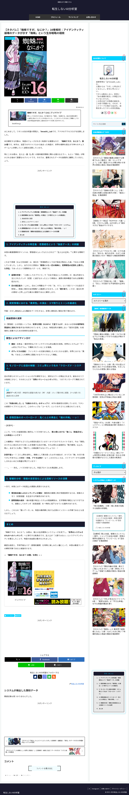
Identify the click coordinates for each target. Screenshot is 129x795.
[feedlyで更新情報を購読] (49, 677)
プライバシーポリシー (119, 789)
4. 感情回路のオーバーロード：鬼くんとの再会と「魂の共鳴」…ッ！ (43, 228)
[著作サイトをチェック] (35, 677)
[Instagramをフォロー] (45, 677)
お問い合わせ (105, 789)
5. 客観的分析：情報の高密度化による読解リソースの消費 (39, 231)
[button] (71, 100)
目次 (41, 207)
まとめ (22, 235)
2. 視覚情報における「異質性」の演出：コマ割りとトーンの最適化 (42, 215)
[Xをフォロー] (40, 677)
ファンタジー (10, 615)
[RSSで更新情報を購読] (54, 677)
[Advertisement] (44, 186)
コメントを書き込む (44, 768)
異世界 (19, 615)
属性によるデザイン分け (30, 222)
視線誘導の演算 (27, 218)
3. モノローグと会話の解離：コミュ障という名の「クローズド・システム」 (45, 225)
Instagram (95, 789)
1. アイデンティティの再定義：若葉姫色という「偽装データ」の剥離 (43, 212)
